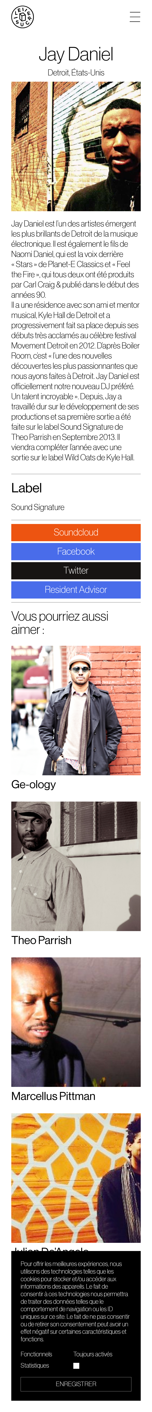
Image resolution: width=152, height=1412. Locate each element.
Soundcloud (76, 532)
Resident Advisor (76, 590)
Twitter (76, 570)
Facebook (76, 551)
